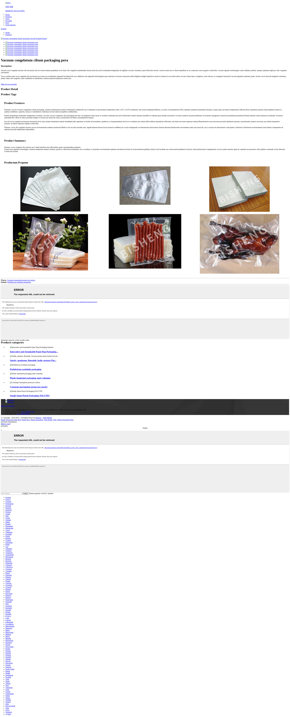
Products (8, 17)
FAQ (7, 23)
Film (54, 420)
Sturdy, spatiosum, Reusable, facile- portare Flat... (33, 360)
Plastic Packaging (37, 420)
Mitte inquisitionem (8, 406)
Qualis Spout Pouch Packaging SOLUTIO (30, 395)
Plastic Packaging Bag (65, 420)
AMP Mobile (47, 418)
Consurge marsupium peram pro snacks (21, 280)
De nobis (8, 21)
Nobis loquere (10, 25)
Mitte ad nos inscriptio (9, 84)
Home (7, 15)
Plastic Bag (26, 420)
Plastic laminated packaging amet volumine (30, 378)
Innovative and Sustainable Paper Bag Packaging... (34, 351)
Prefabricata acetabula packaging (19, 282)
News (7, 19)
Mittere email (5, 424)
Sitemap (38, 418)
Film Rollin (48, 420)
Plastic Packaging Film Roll (11, 420)
